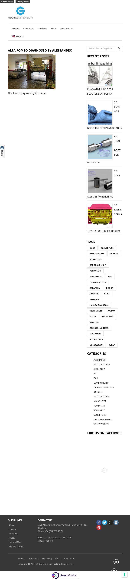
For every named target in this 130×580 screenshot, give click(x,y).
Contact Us (66, 28)
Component (101, 382)
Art (110, 276)
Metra (93, 316)
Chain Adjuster (98, 282)
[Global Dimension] (20, 12)
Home (15, 28)
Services (42, 28)
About (11, 525)
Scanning (99, 410)
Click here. (48, 541)
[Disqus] (45, 139)
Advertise (13, 533)
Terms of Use (15, 542)
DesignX (94, 293)
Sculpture (95, 333)
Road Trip (99, 405)
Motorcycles (102, 396)
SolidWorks (96, 339)
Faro (106, 293)
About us (28, 28)
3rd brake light (98, 265)
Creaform (95, 288)
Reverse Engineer (99, 328)
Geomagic (95, 299)
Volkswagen (96, 345)
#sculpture (107, 248)
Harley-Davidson (99, 305)
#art (92, 248)
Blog (53, 28)
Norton (94, 322)
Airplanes (99, 368)
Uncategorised (103, 419)
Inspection (96, 310)
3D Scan (114, 253)
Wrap (112, 345)
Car (96, 378)
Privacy (12, 538)
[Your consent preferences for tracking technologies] (124, 574)
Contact (12, 529)
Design (110, 288)
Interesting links (16, 546)
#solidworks (97, 253)
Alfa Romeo (96, 276)
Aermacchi (95, 270)
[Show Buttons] (2, 151)
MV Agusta (108, 316)
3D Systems (95, 259)
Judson (111, 310)
